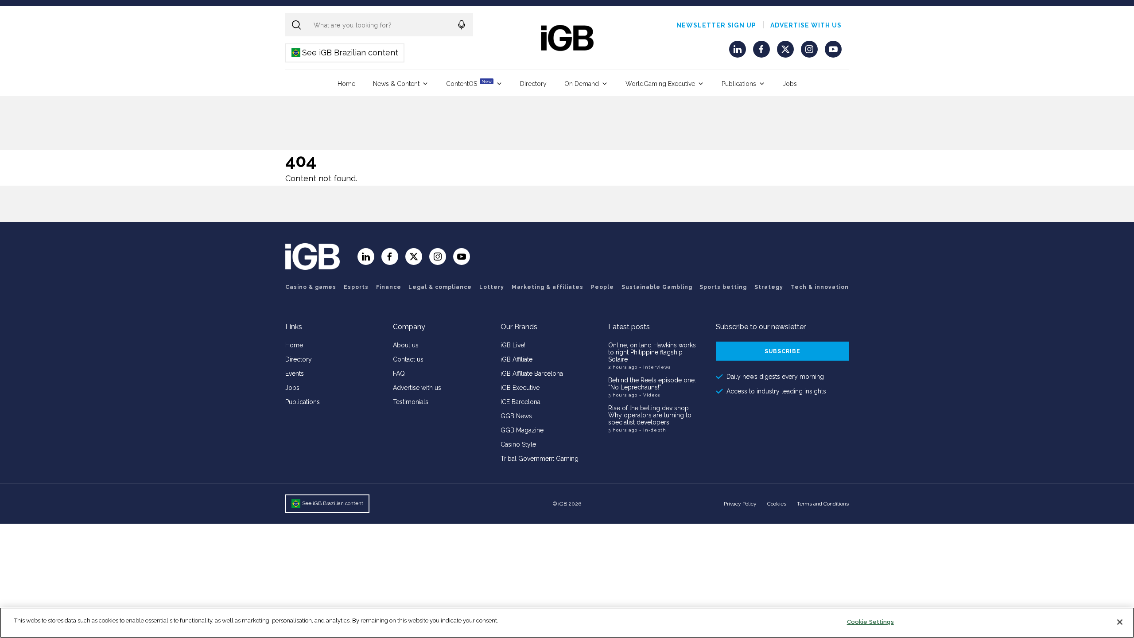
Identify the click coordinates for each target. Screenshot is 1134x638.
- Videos (649, 395)
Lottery (491, 287)
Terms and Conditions (823, 504)
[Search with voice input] (461, 25)
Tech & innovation (820, 287)
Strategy (768, 287)
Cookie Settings (870, 622)
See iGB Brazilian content (345, 52)
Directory (533, 83)
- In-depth (652, 430)
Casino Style (518, 444)
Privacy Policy (740, 504)
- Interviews (655, 367)
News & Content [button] (396, 83)
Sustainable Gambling (656, 287)
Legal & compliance (440, 287)
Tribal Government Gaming (540, 458)
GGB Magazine (522, 430)
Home (346, 83)
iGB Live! (513, 345)
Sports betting (723, 287)
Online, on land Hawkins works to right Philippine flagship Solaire (652, 352)
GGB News (516, 416)
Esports (356, 287)
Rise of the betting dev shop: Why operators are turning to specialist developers (649, 415)
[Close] (1120, 622)
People (602, 287)
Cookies (776, 504)
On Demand (581, 83)
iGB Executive (520, 387)
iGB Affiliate (516, 359)
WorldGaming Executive (660, 83)
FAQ (399, 373)
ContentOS (469, 83)
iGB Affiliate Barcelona (532, 373)
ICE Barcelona (520, 401)
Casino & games (310, 287)
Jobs (790, 83)
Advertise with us (806, 25)
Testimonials (410, 401)
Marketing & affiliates (547, 287)
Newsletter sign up (716, 25)
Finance (388, 287)
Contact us (408, 359)
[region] (567, 622)
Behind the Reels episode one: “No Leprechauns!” (652, 384)
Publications (739, 83)
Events (294, 373)
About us (406, 345)
